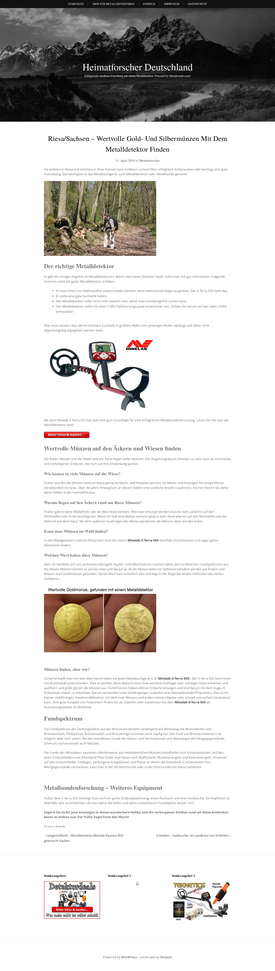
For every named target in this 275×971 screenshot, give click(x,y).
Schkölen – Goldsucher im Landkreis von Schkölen (192, 835)
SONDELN (149, 4)
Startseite (76, 4)
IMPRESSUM (171, 4)
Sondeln (60, 826)
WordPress (129, 957)
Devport (166, 957)
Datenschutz (197, 4)
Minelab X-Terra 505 (143, 540)
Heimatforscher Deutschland (137, 66)
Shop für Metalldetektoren (113, 4)
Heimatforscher (149, 160)
